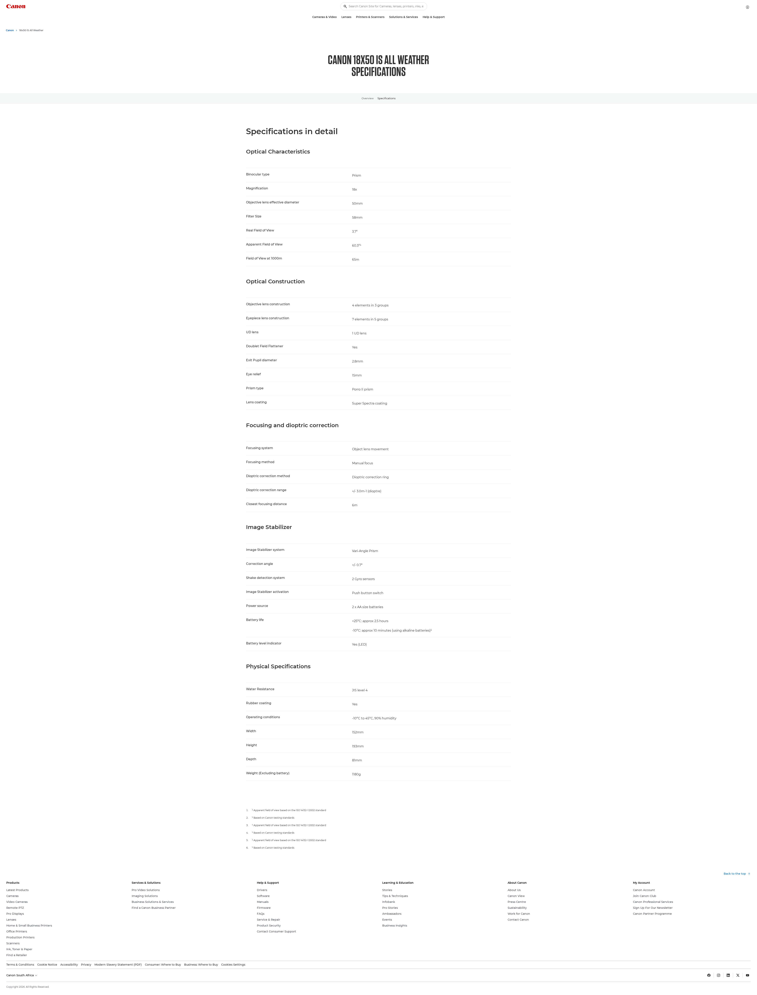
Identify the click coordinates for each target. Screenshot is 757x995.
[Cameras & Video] (338, 17)
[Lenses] (352, 17)
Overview (368, 98)
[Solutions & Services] (419, 17)
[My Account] (747, 7)
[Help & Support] (446, 17)
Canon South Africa (20, 975)
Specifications (386, 98)
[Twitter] (737, 975)
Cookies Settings (233, 964)
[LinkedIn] (728, 975)
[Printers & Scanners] (386, 17)
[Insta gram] (718, 975)
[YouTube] (747, 975)
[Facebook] (708, 975)
